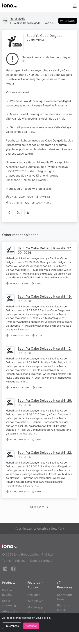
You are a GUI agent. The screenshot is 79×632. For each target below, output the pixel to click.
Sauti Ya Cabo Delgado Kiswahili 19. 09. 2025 (45, 299)
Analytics (33, 595)
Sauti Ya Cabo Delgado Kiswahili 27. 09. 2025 (44, 250)
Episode (69, 20)
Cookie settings (41, 560)
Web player (35, 601)
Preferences (12, 626)
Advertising (10, 611)
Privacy (20, 560)
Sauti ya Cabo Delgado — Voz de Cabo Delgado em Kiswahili (34, 22)
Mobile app (35, 607)
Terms (6, 560)
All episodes (37, 506)
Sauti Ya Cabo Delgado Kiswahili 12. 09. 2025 (44, 351)
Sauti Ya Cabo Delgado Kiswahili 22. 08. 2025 (45, 455)
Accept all (31, 626)
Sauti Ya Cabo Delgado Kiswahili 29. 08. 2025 (45, 403)
